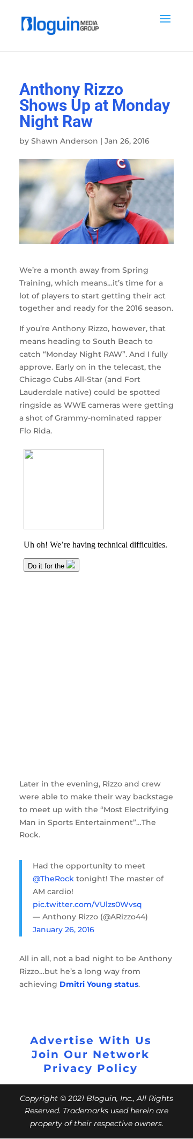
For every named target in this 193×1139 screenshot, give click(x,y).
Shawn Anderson (64, 141)
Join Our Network (91, 1054)
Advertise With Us (91, 1040)
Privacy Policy (90, 1068)
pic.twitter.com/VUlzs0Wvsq (87, 904)
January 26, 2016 (63, 929)
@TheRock (53, 878)
